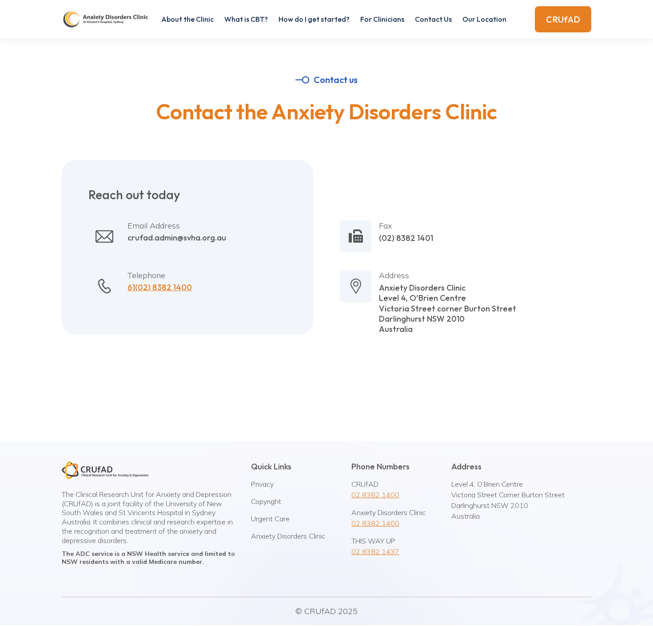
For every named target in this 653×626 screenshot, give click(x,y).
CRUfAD (563, 19)
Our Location (484, 19)
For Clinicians (382, 19)
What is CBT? (246, 19)
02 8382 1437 (375, 551)
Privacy (262, 484)
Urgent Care (270, 518)
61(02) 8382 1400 (159, 287)
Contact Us (433, 19)
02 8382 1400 (375, 494)
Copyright (266, 501)
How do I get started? (314, 19)
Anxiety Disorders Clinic (288, 536)
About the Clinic (187, 19)
